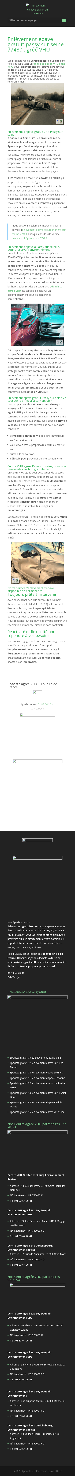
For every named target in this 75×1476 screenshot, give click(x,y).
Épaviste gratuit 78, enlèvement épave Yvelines (36, 1072)
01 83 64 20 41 (46, 704)
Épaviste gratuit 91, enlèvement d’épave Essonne (37, 1078)
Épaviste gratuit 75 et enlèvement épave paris (35, 1057)
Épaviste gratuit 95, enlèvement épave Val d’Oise (37, 1112)
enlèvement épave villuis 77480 (29, 238)
